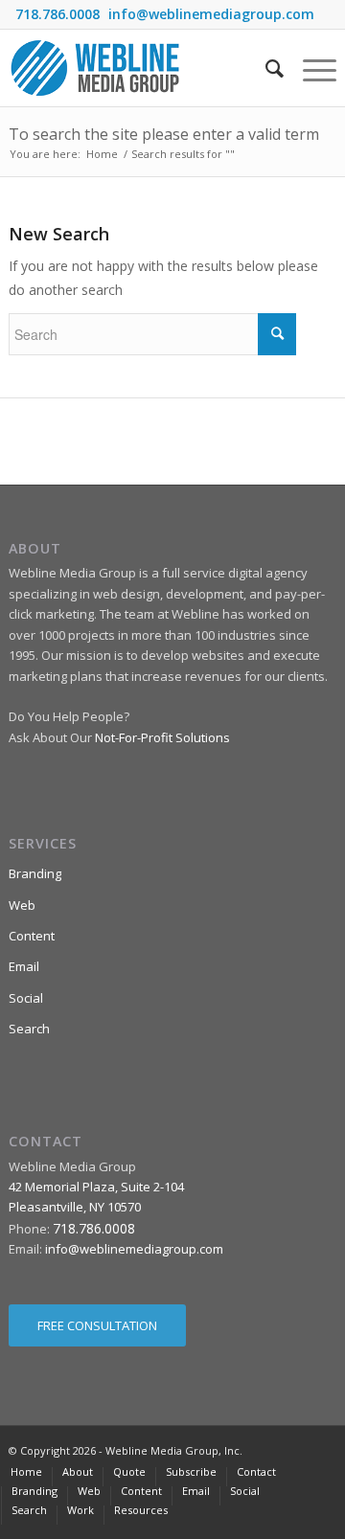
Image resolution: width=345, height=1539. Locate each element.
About (77, 1471)
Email (24, 966)
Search (29, 1028)
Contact (256, 1471)
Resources (141, 1510)
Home (102, 154)
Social (26, 998)
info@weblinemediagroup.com (211, 14)
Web (22, 905)
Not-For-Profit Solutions (162, 737)
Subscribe (191, 1471)
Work (80, 1510)
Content (32, 935)
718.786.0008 (57, 14)
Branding (35, 873)
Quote (129, 1471)
